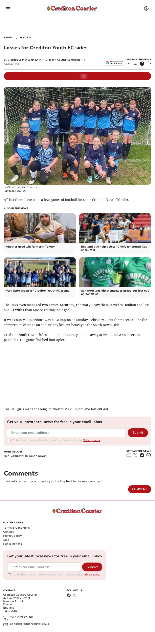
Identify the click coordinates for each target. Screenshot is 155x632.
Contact (8, 532)
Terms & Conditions (16, 528)
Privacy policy (12, 536)
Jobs (6, 540)
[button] (8, 9)
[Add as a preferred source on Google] (114, 63)
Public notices (12, 544)
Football (26, 37)
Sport (8, 37)
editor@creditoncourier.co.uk (29, 624)
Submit (137, 432)
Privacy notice (91, 440)
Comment (139, 489)
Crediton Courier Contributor (24, 59)
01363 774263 (24, 617)
